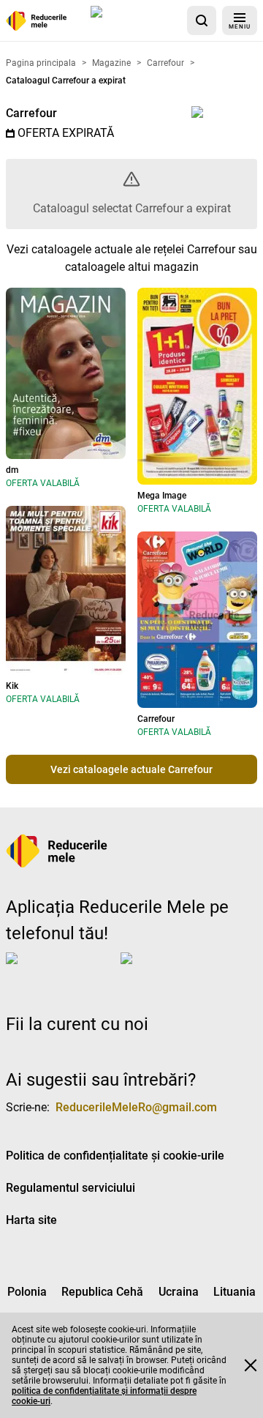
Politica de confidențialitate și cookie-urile (115, 1156)
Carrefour (31, 113)
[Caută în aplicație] (201, 20)
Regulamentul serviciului (70, 1188)
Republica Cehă (102, 1292)
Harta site (31, 1220)
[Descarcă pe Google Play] (179, 970)
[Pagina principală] (36, 21)
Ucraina (179, 1292)
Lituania (234, 1292)
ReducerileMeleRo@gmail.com (136, 1107)
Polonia (27, 1292)
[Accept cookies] (250, 1365)
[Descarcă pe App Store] (136, 20)
